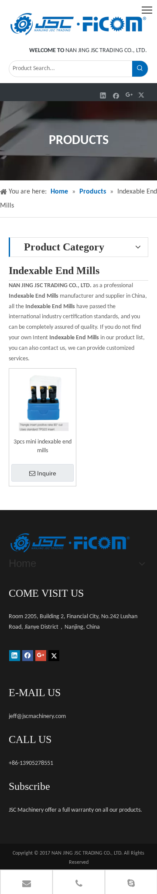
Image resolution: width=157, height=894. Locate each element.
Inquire (46, 473)
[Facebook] (116, 95)
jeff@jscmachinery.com (37, 716)
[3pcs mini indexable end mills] (42, 402)
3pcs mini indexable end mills (43, 446)
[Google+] (129, 95)
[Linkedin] (103, 95)
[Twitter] (142, 95)
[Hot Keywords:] (140, 69)
